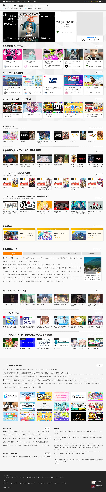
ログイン (86, 1)
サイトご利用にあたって (52, 477)
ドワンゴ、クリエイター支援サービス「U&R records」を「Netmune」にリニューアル (78, 431)
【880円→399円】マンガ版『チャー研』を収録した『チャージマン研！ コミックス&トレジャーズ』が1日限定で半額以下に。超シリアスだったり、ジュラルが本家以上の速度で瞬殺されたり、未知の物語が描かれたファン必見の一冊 (41, 258)
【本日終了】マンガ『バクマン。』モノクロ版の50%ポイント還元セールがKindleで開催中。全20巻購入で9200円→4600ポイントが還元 (41, 268)
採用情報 (64, 483)
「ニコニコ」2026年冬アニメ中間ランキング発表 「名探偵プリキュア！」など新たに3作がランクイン (78, 438)
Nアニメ (30, 1)
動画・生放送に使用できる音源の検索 (31, 477)
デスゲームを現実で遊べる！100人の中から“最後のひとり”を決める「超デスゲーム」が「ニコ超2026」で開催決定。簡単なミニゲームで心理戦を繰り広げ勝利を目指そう (78, 446)
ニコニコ (10, 6)
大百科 (23, 1)
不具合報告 (21, 483)
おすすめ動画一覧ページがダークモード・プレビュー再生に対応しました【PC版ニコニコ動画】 (27, 442)
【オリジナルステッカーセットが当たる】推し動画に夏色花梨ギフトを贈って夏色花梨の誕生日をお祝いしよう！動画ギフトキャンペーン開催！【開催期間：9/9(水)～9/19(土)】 (52, 383)
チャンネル (18, 1)
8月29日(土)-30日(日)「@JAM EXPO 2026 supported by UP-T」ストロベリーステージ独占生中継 (30, 369)
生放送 (13, 1)
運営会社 (62, 477)
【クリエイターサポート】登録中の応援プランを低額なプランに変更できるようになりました (27, 438)
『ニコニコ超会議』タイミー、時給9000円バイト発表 (69, 453)
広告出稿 (49, 483)
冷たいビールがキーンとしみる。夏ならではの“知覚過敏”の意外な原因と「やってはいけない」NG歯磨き (32, 281)
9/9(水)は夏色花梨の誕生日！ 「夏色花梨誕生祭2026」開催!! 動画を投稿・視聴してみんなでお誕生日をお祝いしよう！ (36, 373)
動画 (7, 1)
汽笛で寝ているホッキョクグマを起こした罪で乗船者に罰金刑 (20, 261)
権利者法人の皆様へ (31, 483)
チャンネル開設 (41, 483)
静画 (10, 1)
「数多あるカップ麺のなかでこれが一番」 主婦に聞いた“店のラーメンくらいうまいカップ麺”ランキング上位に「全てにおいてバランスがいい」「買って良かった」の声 (41, 271)
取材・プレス (57, 483)
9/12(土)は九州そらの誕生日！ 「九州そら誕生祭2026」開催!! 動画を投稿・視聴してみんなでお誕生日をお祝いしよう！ (36, 376)
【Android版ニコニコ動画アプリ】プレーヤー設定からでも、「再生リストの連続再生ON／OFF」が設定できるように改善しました (39, 380)
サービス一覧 (6, 477)
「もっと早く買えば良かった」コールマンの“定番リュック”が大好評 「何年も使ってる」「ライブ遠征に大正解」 (34, 278)
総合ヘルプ (5, 483)
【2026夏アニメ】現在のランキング (35, 8)
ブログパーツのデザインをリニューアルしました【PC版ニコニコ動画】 (23, 387)
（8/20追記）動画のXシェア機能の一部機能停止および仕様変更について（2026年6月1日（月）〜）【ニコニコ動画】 (27, 445)
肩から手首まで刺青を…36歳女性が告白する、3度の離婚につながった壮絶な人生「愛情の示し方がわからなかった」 (35, 274)
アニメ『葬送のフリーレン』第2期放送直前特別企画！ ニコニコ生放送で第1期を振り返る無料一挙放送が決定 (78, 460)
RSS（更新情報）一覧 (16, 477)
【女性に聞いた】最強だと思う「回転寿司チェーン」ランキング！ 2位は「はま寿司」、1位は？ (30, 264)
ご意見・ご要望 (13, 483)
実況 (26, 1)
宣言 (43, 477)
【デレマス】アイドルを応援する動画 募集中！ (15, 8)
